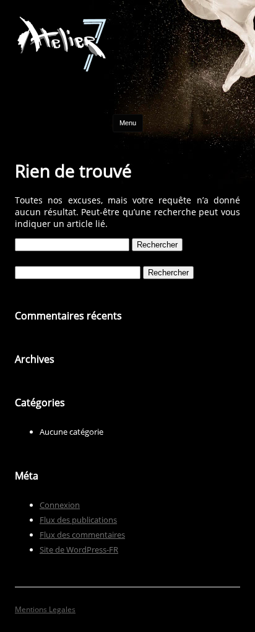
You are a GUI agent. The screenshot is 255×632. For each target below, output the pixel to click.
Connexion (60, 504)
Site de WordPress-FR (79, 549)
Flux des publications (78, 519)
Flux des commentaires (82, 534)
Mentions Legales (45, 609)
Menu (127, 123)
